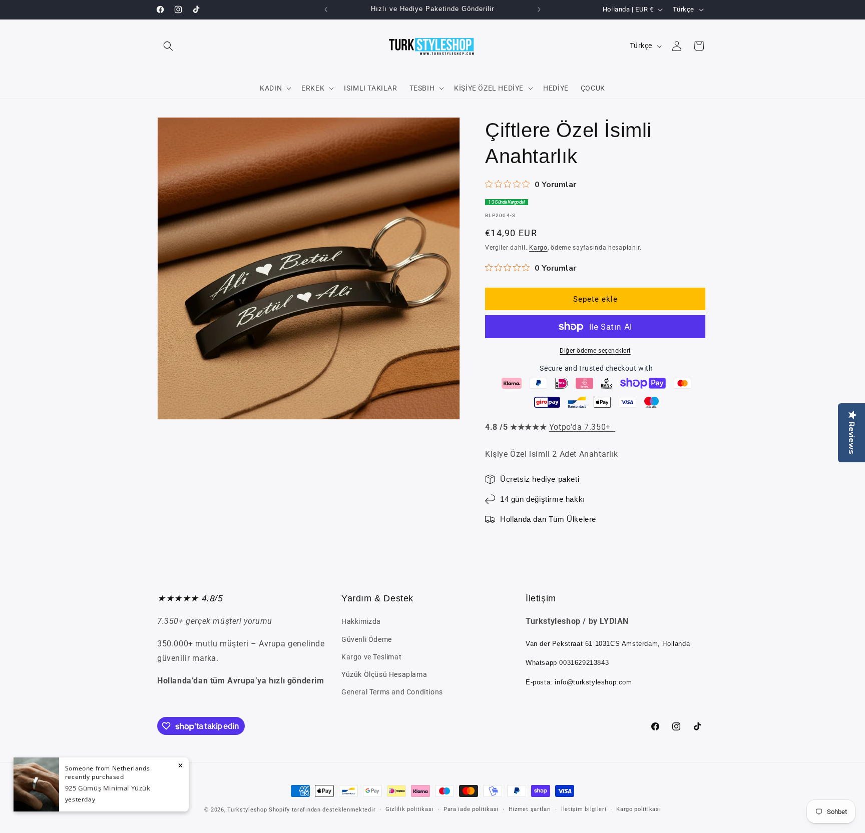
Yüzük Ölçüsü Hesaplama (384, 674)
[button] (168, 46)
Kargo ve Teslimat (371, 657)
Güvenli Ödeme (366, 639)
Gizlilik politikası (409, 809)
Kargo (538, 247)
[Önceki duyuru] (326, 9)
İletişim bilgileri (584, 809)
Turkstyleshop (247, 809)
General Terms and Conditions (392, 692)
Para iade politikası (471, 809)
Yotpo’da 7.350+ (582, 427)
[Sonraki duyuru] (539, 9)
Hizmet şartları (530, 809)
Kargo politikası (638, 809)
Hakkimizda (361, 621)
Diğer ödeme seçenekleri (595, 350)
